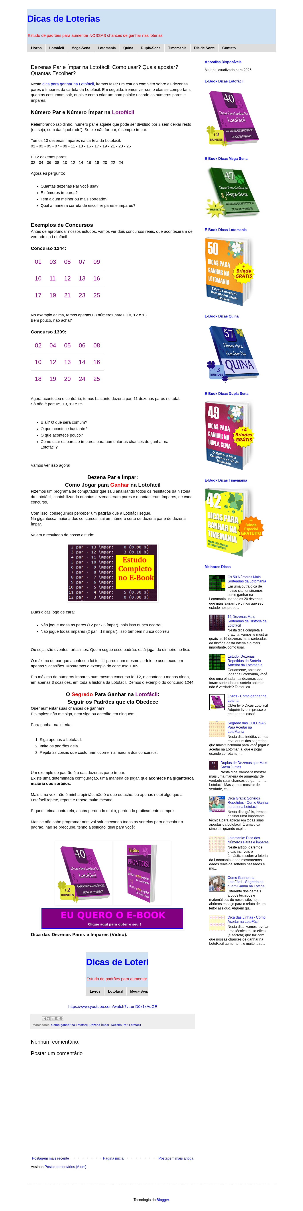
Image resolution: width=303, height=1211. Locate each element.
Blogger (163, 1200)
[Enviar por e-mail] (44, 1018)
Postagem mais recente (50, 1158)
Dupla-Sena (151, 48)
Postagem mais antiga (175, 1158)
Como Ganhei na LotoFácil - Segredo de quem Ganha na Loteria (246, 882)
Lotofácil (56, 48)
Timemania (177, 48)
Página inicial (113, 1158)
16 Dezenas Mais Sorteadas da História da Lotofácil (247, 621)
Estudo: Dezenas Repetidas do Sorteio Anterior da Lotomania (245, 660)
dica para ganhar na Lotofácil (68, 84)
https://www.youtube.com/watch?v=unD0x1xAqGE (112, 1006)
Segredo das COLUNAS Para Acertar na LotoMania (247, 727)
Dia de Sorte (204, 48)
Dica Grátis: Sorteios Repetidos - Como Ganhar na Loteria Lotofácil (248, 802)
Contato (229, 48)
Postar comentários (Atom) (65, 1167)
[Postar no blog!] (48, 1018)
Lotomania (107, 48)
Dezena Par (119, 1025)
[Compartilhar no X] (52, 1018)
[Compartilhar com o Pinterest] (61, 1018)
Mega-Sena (80, 48)
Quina (128, 48)
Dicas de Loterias (63, 19)
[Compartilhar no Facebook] (57, 1018)
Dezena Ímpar (99, 1025)
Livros (36, 48)
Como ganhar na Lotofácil (69, 1025)
